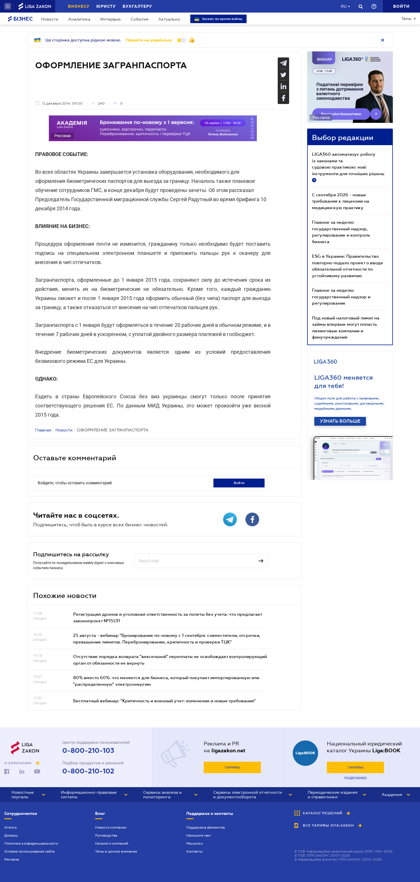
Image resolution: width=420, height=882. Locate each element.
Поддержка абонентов (205, 827)
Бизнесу (78, 6)
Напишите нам (198, 835)
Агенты (10, 827)
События (139, 19)
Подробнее (355, 778)
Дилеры (11, 835)
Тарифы (232, 767)
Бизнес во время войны (221, 19)
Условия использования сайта (29, 851)
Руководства (106, 835)
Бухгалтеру (137, 6)
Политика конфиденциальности (31, 843)
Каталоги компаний (111, 843)
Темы (406, 18)
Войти (239, 483)
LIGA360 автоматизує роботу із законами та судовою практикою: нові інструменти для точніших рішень (348, 166)
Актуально (169, 19)
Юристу (106, 6)
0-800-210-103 (88, 750)
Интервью (110, 19)
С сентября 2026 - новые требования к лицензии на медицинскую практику (340, 201)
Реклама (11, 859)
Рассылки (194, 843)
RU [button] (344, 6)
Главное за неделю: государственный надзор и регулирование (341, 296)
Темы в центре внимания (116, 851)
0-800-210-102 (88, 771)
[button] (7, 6)
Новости (49, 19)
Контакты (194, 851)
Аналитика (79, 19)
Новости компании (110, 827)
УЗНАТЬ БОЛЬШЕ (340, 421)
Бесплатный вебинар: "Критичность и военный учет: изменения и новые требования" (164, 700)
